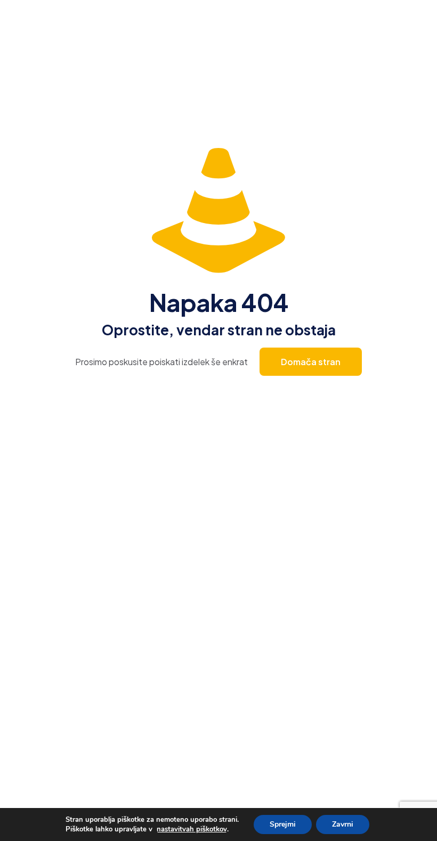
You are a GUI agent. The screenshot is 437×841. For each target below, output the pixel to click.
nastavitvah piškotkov (192, 829)
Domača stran (311, 361)
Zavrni (342, 824)
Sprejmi (283, 824)
